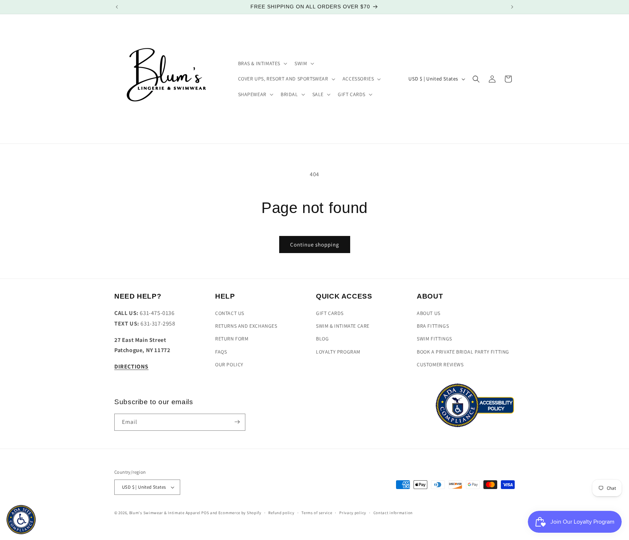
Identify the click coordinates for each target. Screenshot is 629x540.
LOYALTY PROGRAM (338, 351)
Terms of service (316, 512)
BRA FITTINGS (433, 326)
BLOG (322, 339)
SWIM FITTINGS (434, 339)
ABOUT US (428, 313)
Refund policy (281, 512)
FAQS (221, 351)
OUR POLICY (229, 364)
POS (205, 512)
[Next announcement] (512, 7)
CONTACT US (229, 313)
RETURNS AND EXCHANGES (246, 326)
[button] (262, 63)
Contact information (393, 512)
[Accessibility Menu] (21, 519)
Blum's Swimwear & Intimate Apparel (165, 512)
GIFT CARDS (330, 313)
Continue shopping (314, 244)
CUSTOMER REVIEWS (440, 364)
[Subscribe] (237, 421)
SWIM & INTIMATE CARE (342, 326)
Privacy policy (352, 512)
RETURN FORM (232, 339)
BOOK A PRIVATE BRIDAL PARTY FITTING (463, 351)
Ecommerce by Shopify (239, 512)
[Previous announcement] (117, 7)
